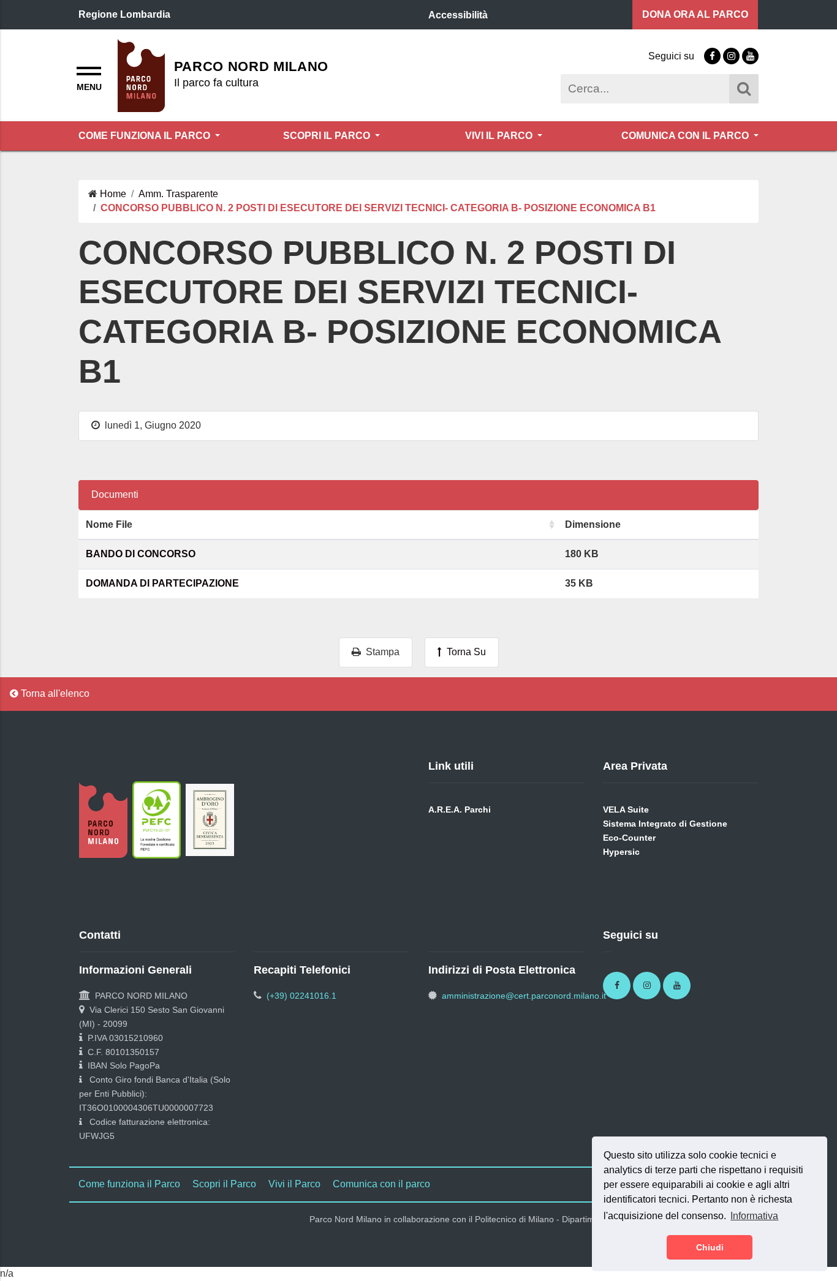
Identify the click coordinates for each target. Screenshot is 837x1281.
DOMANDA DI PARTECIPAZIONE (162, 583)
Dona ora (695, 14)
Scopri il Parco (328, 135)
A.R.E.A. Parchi (459, 809)
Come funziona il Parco (145, 135)
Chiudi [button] (710, 1247)
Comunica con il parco (686, 135)
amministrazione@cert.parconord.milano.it (524, 996)
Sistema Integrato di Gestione (665, 823)
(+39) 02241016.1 (301, 996)
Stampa (380, 652)
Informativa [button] (754, 1216)
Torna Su (464, 652)
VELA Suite (626, 809)
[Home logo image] (141, 74)
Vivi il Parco (500, 135)
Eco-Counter (629, 838)
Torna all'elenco (53, 693)
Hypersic (621, 852)
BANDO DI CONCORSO (140, 554)
